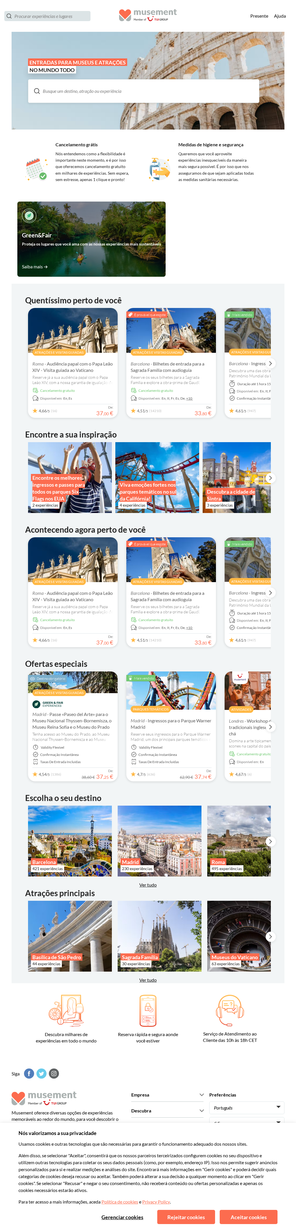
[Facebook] (28, 1073)
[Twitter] (41, 1073)
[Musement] (148, 16)
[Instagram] (53, 1073)
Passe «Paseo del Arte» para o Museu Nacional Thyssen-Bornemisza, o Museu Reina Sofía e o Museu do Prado (72, 720)
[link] (91, 239)
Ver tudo (148, 980)
